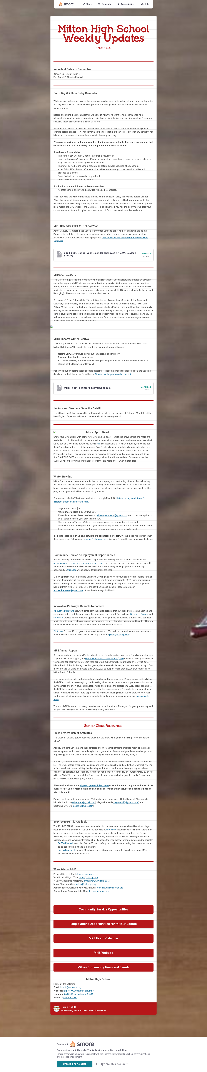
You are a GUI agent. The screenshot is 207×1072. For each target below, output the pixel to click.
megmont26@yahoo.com (126, 802)
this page (71, 570)
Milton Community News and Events (103, 967)
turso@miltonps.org (99, 891)
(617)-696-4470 (69, 997)
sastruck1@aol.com (83, 806)
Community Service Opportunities (103, 909)
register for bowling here (95, 539)
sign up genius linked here (94, 785)
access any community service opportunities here (78, 563)
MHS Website (103, 953)
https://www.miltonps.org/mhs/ (79, 990)
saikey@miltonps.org (85, 884)
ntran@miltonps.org (88, 877)
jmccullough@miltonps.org (110, 887)
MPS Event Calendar (103, 938)
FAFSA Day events (67, 850)
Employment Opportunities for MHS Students (103, 924)
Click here (58, 631)
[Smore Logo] (66, 4)
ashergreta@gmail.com (83, 802)
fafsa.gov (111, 829)
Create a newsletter (74, 1063)
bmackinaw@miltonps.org (97, 881)
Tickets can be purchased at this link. (113, 374)
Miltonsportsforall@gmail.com (112, 515)
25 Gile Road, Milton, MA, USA (78, 994)
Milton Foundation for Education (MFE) (104, 658)
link (98, 443)
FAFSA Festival (65, 843)
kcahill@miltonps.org (87, 874)
